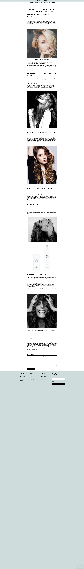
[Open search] (76, 5)
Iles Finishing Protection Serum (37, 283)
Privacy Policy (32, 379)
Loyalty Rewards (43, 376)
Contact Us (21, 380)
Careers (31, 376)
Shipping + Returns (22, 376)
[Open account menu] (79, 5)
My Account (21, 375)
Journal (42, 379)
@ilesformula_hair (32, 331)
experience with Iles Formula (40, 288)
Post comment (31, 369)
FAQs (20, 379)
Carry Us (31, 375)
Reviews (42, 375)
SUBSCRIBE (58, 384)
